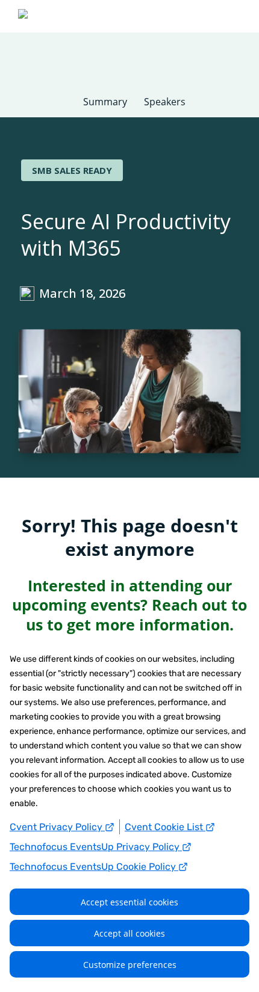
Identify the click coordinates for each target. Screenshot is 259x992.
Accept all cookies (129, 933)
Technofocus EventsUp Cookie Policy (94, 866)
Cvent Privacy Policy (57, 827)
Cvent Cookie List (165, 827)
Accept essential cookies (129, 902)
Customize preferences (129, 964)
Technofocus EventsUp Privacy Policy (96, 846)
